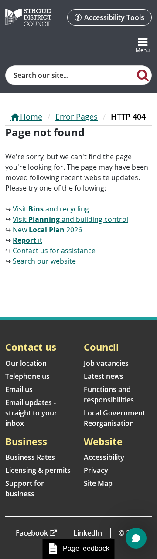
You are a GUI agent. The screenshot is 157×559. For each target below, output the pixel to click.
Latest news (103, 376)
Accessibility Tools (114, 17)
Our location (26, 363)
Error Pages (76, 116)
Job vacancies (106, 363)
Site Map (98, 483)
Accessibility (104, 457)
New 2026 (47, 229)
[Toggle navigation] (142, 46)
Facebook (32, 533)
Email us (19, 389)
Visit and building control (70, 219)
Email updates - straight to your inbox (31, 413)
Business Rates (30, 457)
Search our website (44, 261)
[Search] (143, 75)
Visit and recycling (51, 209)
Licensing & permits (38, 470)
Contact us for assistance (54, 250)
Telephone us (27, 376)
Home (31, 116)
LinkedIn (87, 533)
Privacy (96, 470)
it (27, 240)
